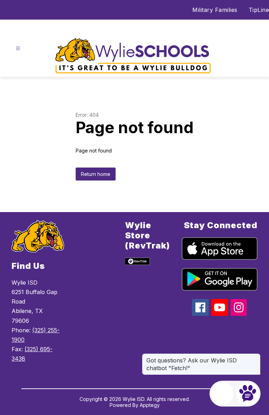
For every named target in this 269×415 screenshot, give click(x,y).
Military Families (214, 9)
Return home (95, 174)
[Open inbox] (222, 393)
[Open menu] (18, 49)
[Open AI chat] (247, 393)
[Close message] (255, 356)
